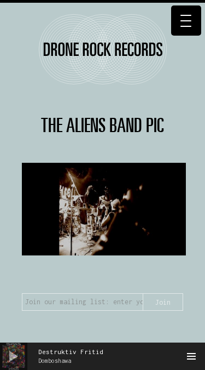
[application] (102, 356)
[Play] (13, 356)
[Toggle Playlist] (191, 356)
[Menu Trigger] (186, 20)
